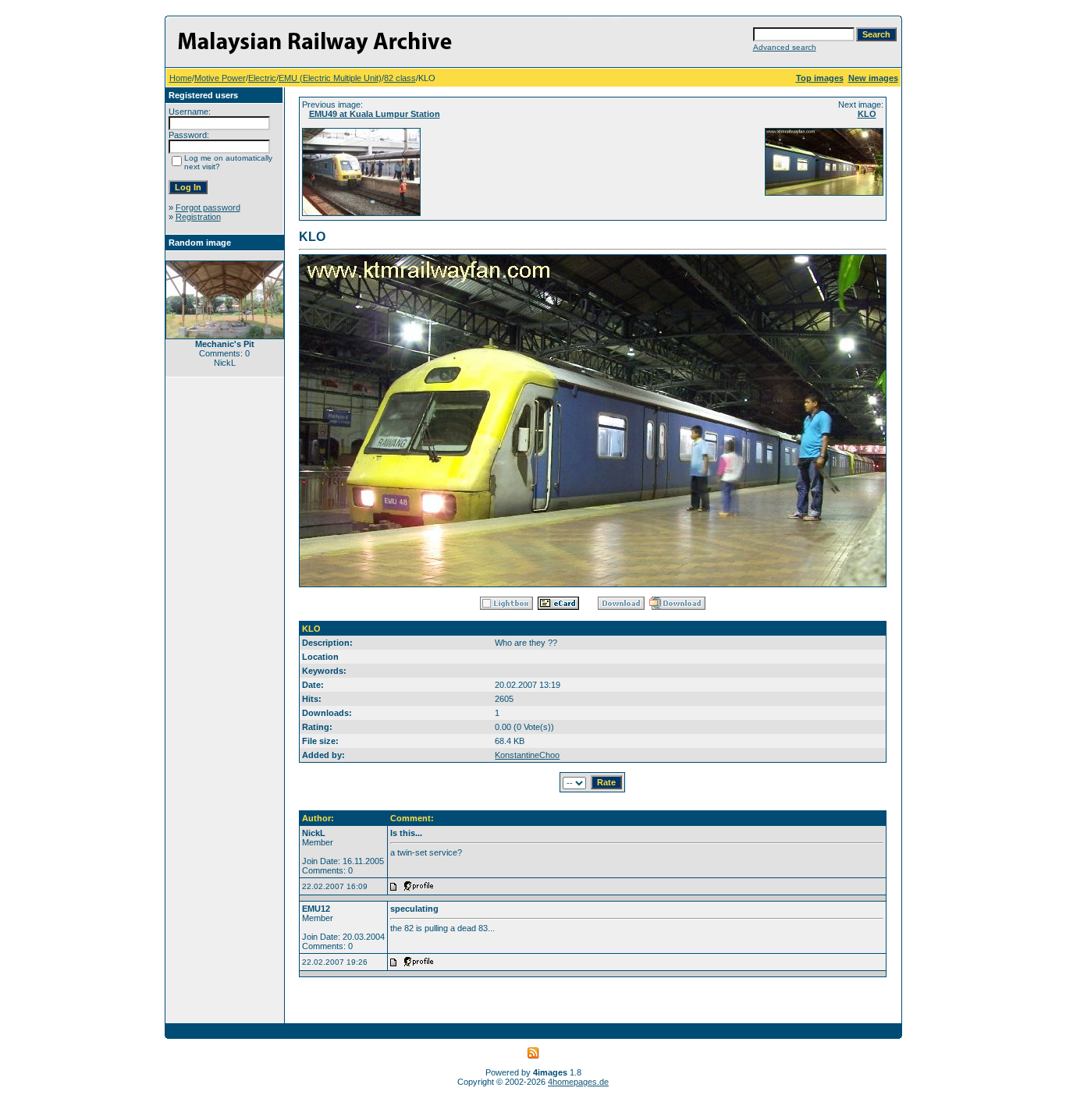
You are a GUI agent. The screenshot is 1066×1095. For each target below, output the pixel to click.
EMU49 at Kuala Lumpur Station (374, 114)
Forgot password (208, 207)
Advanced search (784, 47)
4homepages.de (578, 1081)
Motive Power (220, 78)
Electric (262, 78)
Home (180, 78)
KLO (867, 114)
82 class (400, 78)
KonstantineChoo (527, 755)
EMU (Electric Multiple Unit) (330, 78)
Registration (198, 216)
